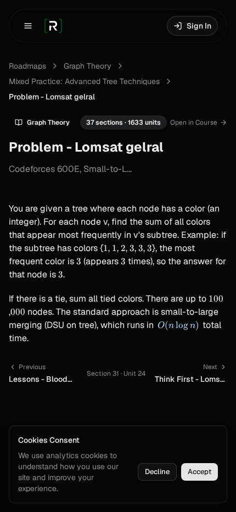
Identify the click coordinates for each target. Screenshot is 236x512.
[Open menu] (28, 26)
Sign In (199, 26)
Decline (157, 471)
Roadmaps (27, 66)
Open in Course (193, 122)
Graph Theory (87, 66)
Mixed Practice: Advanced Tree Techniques (84, 81)
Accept (199, 471)
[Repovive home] (53, 26)
